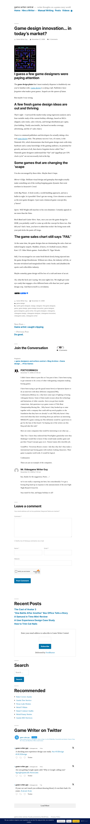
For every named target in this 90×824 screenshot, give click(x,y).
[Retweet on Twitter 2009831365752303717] (21, 776)
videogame (51, 311)
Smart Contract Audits (24, 711)
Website (17, 559)
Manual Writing (45, 10)
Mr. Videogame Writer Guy (34, 469)
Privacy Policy (55, 817)
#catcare (24, 791)
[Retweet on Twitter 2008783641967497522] (21, 794)
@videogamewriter (34, 748)
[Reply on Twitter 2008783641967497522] (17, 794)
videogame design (20, 313)
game (16, 308)
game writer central (23, 7)
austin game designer (23, 306)
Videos (66, 10)
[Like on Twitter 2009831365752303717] (25, 776)
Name (16, 548)
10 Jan (41, 766)
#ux (53, 751)
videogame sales (19, 316)
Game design (36, 88)
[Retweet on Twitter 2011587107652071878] (21, 758)
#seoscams (34, 772)
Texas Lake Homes (23, 704)
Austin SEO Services (24, 718)
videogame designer (33, 313)
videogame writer (32, 316)
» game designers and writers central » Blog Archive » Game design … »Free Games (39, 362)
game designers (19, 311)
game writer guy (22, 748)
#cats (30, 791)
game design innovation (36, 308)
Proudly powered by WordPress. (38, 817)
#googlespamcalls (23, 772)
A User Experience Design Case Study (34, 620)
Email (46, 548)
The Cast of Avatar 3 (25, 609)
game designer (49, 308)
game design (22, 138)
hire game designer (40, 311)
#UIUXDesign (21, 754)
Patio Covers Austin (24, 697)
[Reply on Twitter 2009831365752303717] (17, 776)
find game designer (49, 306)
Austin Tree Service (23, 700)
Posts (58, 10)
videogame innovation (48, 313)
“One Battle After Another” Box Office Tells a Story (41, 613)
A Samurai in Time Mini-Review (31, 616)
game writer (29, 311)
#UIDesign (59, 751)
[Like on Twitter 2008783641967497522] (25, 794)
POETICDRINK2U (29, 370)
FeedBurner (50, 652)
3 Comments (53, 39)
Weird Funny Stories (24, 714)
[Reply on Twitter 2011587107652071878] (17, 758)
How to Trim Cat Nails (25, 623)
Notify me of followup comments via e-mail (30, 541)
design (33, 306)
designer (39, 306)
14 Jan (41, 748)
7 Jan (41, 785)
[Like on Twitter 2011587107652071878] (25, 758)
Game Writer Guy (22, 39)
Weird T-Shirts (21, 707)
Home (17, 10)
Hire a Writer (28, 10)
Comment (18, 516)
